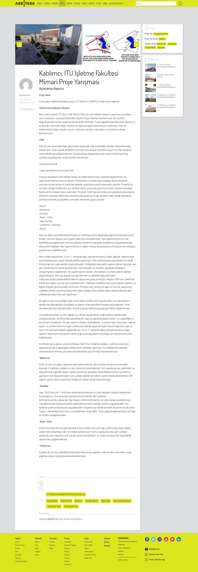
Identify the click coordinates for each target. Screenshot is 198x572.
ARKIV (105, 3)
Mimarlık (18, 555)
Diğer (37, 555)
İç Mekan (67, 542)
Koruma (67, 548)
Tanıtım (69, 3)
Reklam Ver (155, 549)
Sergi (37, 548)
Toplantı (38, 552)
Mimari (67, 552)
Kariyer (91, 3)
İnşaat (17, 548)
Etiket (98, 3)
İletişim (121, 554)
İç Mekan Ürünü (90, 555)
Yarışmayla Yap (70, 506)
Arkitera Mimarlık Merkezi (127, 541)
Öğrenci (52, 545)
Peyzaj (66, 561)
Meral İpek (105, 501)
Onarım (67, 558)
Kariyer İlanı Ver (156, 554)
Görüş (84, 3)
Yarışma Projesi (54, 506)
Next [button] (136, 44)
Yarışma (55, 3)
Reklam (121, 551)
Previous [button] (19, 44)
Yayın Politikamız (124, 548)
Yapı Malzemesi (21, 561)
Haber (39, 3)
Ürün (86, 538)
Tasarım (18, 558)
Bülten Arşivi (122, 560)
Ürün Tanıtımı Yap (157, 560)
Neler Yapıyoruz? (116, 3)
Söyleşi (77, 3)
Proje (62, 3)
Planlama (67, 565)
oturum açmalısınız (72, 519)
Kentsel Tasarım (70, 545)
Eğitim (37, 542)
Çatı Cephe (88, 545)
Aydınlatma (88, 542)
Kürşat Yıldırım (92, 501)
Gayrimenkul (20, 545)
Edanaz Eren (66, 501)
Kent (17, 552)
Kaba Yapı (88, 558)
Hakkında (121, 545)
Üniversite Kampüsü (122, 501)
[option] (49, 44)
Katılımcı (78, 501)
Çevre (17, 542)
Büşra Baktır (52, 501)
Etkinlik (47, 3)
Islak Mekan (88, 552)
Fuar (36, 545)
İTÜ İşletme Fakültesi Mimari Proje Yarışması (66, 494)
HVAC (86, 548)
